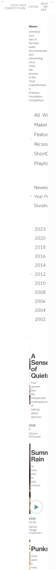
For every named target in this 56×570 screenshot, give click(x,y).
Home (2, 0)
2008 (40, 292)
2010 (40, 283)
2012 (40, 274)
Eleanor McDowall (35, 435)
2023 (40, 229)
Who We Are (44, 6)
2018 (40, 247)
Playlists (43, 163)
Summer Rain (43, 455)
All (37, 115)
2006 (40, 301)
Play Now (36, 506)
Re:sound (44, 144)
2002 (40, 319)
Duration (42, 205)
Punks (40, 549)
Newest (41, 187)
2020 (40, 238)
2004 (40, 310)
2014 (40, 265)
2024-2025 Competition (16, 6)
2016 (40, 256)
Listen (33, 6)
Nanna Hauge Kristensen (35, 530)
